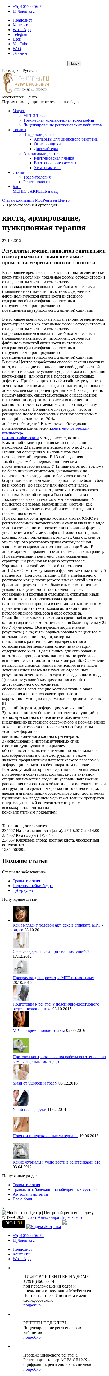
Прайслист (22, 20)
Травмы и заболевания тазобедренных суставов (56, 1189)
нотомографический (20, 437)
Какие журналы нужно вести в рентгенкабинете (56, 1162)
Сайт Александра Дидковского (55, 1217)
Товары (19, 129)
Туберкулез (23, 890)
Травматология (37, 177)
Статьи (19, 172)
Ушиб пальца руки (29, 1109)
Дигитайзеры (46, 148)
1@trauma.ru (24, 11)
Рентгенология (36, 182)
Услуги (19, 110)
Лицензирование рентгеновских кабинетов (62, 125)
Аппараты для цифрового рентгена (66, 139)
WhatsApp (22, 29)
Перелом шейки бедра (33, 885)
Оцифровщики (47, 144)
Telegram (20, 34)
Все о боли (22, 1199)
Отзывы (20, 53)
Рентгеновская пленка (54, 158)
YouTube (20, 44)
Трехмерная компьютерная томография (58, 120)
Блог (17, 186)
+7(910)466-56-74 (28, 6)
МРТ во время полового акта (39, 1030)
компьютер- (12, 433)
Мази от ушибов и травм (35, 1083)
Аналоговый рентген (42, 153)
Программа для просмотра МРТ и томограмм (53, 978)
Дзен (17, 39)
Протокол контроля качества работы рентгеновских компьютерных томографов (59, 1059)
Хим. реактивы (47, 167)
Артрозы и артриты (30, 1194)
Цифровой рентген (40, 134)
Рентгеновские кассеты (55, 163)
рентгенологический (71, 428)
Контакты (21, 25)
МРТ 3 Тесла (34, 115)
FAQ (17, 48)
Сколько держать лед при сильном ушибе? (51, 951)
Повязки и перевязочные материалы (45, 1136)
